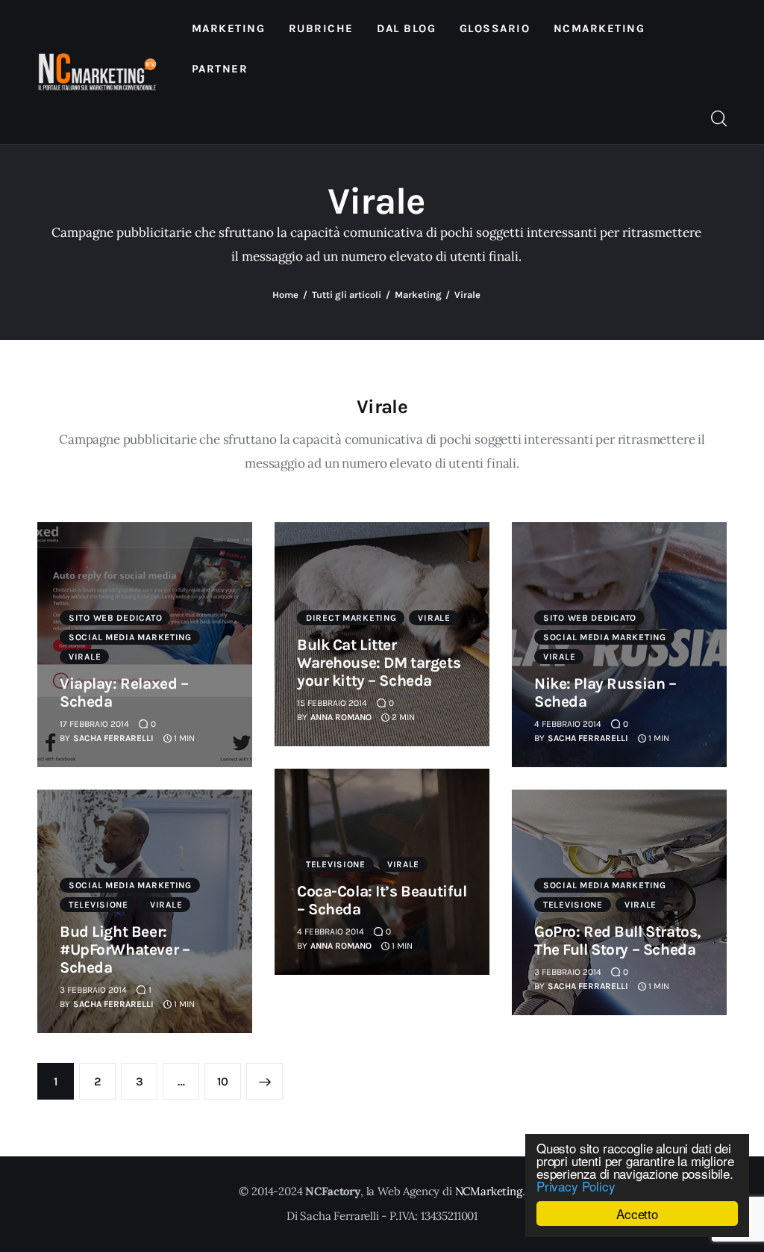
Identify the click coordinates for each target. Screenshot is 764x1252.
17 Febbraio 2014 (94, 724)
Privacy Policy (576, 1186)
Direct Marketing (351, 618)
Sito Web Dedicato (115, 618)
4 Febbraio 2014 (567, 724)
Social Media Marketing (130, 637)
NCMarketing (488, 1191)
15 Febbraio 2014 (332, 703)
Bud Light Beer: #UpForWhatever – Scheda (125, 949)
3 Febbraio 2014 (93, 990)
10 (229, 1081)
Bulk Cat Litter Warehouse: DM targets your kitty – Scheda (378, 662)
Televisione (336, 864)
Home (285, 294)
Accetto (637, 1213)
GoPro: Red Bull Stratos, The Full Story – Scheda (617, 940)
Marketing (418, 294)
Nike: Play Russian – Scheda (605, 692)
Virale (85, 656)
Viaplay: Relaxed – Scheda (124, 692)
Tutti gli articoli (346, 294)
